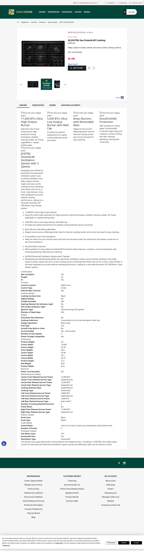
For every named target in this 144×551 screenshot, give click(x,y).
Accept (136, 543)
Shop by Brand (33, 513)
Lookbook (123, 3)
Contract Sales (72, 501)
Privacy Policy (33, 489)
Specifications (38, 105)
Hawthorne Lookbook (33, 493)
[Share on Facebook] (122, 97)
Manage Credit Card (110, 497)
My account (111, 480)
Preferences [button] (6, 545)
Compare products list (110, 505)
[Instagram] (124, 463)
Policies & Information (33, 505)
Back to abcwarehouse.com (85, 3)
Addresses (110, 485)
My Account (137, 3)
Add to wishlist (89, 68)
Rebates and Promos (33, 485)
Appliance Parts (72, 493)
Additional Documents (70, 105)
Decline (124, 543)
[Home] (18, 22)
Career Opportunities (33, 480)
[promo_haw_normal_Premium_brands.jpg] (46, 84)
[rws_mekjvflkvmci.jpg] (43, 53)
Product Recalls (72, 497)
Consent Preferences (33, 509)
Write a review (72, 37)
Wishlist (110, 501)
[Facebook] (119, 463)
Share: (118, 98)
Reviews (52, 105)
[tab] (23, 105)
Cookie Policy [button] (59, 543)
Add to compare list (94, 68)
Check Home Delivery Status (72, 489)
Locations (110, 3)
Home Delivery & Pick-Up (33, 501)
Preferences (111, 543)
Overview (23, 105)
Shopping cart (111, 493)
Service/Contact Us (72, 485)
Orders (111, 489)
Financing (72, 480)
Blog (33, 517)
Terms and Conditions (33, 497)
